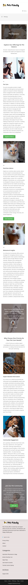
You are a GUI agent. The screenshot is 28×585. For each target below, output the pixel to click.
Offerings (6, 16)
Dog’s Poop (5, 560)
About (4, 543)
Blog (18, 581)
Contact (4, 546)
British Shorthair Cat (7, 557)
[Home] (1, 16)
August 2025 (5, 573)
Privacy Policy (6, 540)
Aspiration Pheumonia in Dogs (10, 554)
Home (5, 581)
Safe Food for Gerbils (8, 562)
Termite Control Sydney (8, 565)
